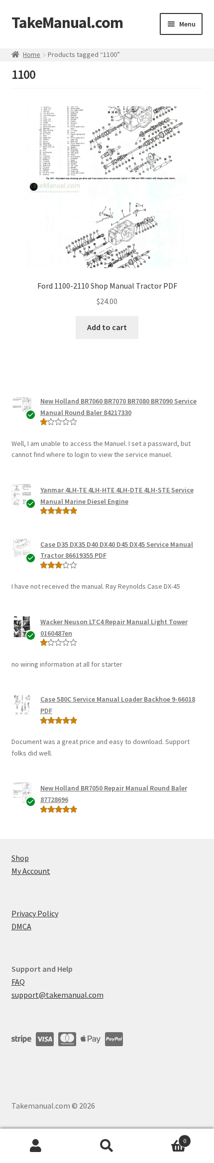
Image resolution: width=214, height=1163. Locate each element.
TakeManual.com (67, 22)
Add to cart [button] (107, 327)
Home (31, 54)
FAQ (18, 982)
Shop (20, 858)
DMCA (21, 926)
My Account (30, 871)
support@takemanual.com (57, 995)
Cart (165, 1137)
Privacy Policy (34, 913)
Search (106, 1146)
